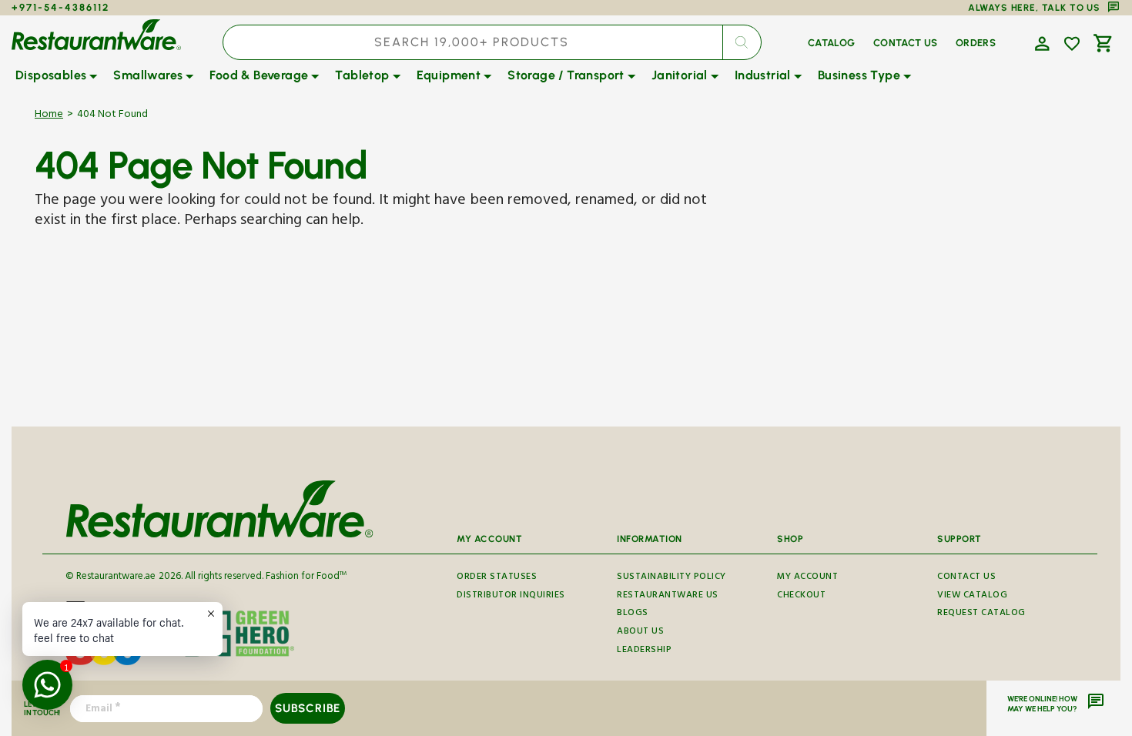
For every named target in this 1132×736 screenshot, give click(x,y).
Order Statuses (497, 579)
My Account (807, 579)
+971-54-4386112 (60, 7)
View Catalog (972, 596)
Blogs (632, 614)
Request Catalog (981, 614)
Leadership (644, 651)
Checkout (801, 596)
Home (49, 115)
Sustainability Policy (671, 579)
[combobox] (491, 42)
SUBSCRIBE (307, 708)
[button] (1040, 42)
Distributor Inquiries (511, 596)
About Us (640, 632)
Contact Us (966, 579)
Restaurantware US (667, 596)
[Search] (741, 42)
